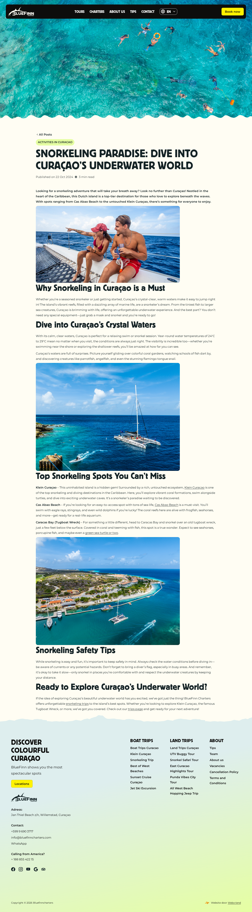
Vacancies (217, 766)
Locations (22, 784)
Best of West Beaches (139, 768)
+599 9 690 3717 (22, 831)
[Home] (24, 11)
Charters (97, 11)
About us (117, 11)
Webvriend (234, 902)
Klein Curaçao (194, 487)
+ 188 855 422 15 (22, 859)
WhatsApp (19, 843)
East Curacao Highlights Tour (182, 768)
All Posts (45, 134)
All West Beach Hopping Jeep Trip (184, 790)
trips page (135, 709)
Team (214, 754)
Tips (133, 11)
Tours (80, 11)
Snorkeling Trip (142, 760)
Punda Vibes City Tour (183, 779)
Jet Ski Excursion (143, 788)
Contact (147, 11)
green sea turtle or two (101, 533)
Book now (232, 11)
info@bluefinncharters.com (31, 837)
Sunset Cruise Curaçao (140, 779)
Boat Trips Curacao (144, 748)
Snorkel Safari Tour (184, 760)
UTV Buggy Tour (182, 754)
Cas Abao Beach (166, 505)
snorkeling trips (77, 703)
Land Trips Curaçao (184, 748)
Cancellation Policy (224, 772)
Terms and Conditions (218, 780)
